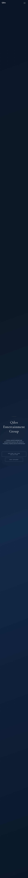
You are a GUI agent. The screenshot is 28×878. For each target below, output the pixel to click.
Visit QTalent (14, 459)
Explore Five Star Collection (14, 454)
